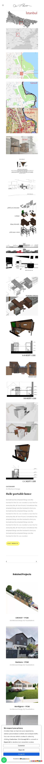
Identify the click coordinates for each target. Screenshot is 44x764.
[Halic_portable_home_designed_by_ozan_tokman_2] (22, 80)
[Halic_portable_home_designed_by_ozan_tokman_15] (22, 442)
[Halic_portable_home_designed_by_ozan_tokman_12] (22, 359)
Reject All (21, 750)
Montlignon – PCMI (22, 706)
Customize (21, 745)
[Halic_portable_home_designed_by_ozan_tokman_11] (22, 338)
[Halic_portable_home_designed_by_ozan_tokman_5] (22, 177)
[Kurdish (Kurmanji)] (30, 761)
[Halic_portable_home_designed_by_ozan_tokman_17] (22, 484)
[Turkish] (41, 761)
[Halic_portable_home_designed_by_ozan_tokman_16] (22, 463)
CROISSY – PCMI (22, 618)
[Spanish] (36, 761)
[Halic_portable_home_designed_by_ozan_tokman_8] (22, 254)
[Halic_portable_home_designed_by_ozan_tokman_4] (22, 156)
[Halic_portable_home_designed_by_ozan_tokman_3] (22, 135)
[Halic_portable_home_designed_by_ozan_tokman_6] (22, 198)
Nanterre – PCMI (22, 662)
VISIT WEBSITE (12, 543)
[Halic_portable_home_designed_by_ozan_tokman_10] (22, 317)
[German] (38, 761)
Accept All (21, 754)
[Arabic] (39, 761)
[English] (34, 761)
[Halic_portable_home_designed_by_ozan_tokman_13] (22, 380)
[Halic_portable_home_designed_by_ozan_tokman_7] (22, 241)
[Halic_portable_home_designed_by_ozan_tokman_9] (22, 275)
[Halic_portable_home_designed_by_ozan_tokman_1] (22, 51)
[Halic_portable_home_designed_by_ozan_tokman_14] (22, 401)
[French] (32, 761)
